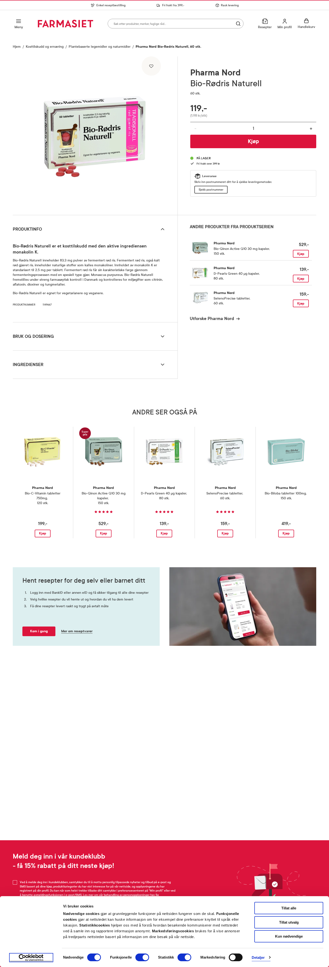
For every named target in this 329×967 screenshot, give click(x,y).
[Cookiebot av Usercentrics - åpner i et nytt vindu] (31, 957)
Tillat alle (288, 908)
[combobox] (175, 23)
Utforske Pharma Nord (212, 318)
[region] (94, 134)
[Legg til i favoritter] (151, 66)
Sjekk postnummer (211, 189)
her (152, 895)
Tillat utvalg (289, 922)
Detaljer (258, 957)
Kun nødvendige (289, 936)
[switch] (142, 957)
